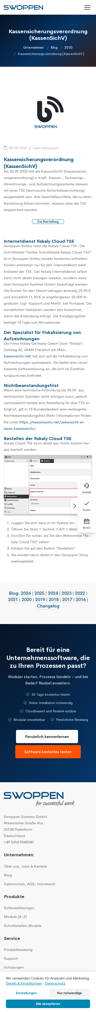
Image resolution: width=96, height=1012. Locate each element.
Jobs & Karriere (34, 866)
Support (11, 958)
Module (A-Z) (15, 916)
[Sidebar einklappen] (74, 506)
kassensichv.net (17, 356)
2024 (53, 593)
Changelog (48, 606)
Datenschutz (14, 883)
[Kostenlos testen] (87, 506)
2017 (67, 599)
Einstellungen (26, 993)
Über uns (11, 866)
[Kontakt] (87, 488)
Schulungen (14, 967)
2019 (40, 599)
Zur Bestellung (48, 222)
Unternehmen (33, 47)
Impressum (46, 883)
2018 (54, 599)
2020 (68, 47)
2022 (80, 593)
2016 (81, 599)
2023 (66, 593)
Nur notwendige (69, 993)
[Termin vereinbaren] (87, 523)
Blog (54, 47)
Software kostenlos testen (48, 751)
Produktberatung (18, 949)
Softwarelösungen (19, 907)
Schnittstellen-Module (22, 925)
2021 (13, 599)
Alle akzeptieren (48, 1004)
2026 (26, 593)
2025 (39, 593)
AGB (31, 883)
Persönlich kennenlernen (47, 736)
